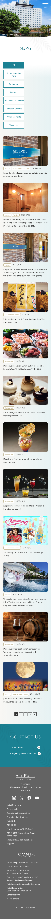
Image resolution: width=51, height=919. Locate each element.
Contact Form (17, 747)
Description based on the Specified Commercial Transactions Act (22, 878)
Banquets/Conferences (14, 100)
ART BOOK (11, 825)
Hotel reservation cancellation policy (23, 884)
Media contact (13, 898)
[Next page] (34, 714)
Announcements (14, 117)
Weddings (13, 125)
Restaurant (13, 84)
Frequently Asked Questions (23, 753)
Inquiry (10, 843)
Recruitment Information (18, 813)
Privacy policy (13, 809)
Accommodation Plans (14, 74)
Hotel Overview (14, 805)
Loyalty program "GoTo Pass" (20, 829)
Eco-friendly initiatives (17, 817)
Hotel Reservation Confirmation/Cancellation (19, 889)
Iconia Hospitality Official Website (22, 862)
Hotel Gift (11, 821)
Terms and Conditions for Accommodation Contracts (19, 871)
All (14, 65)
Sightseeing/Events (14, 108)
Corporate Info (13, 894)
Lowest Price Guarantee (17, 866)
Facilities (13, 92)
